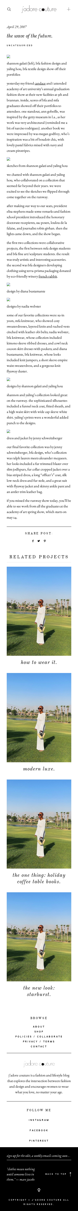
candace (40, 83)
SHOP (39, 1032)
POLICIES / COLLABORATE (39, 1036)
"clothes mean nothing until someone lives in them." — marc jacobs (21, 1174)
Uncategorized (20, 46)
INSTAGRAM (39, 1120)
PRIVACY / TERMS (39, 1041)
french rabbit (48, 276)
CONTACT (39, 1046)
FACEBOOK (39, 1130)
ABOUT (39, 1027)
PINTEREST (39, 1141)
